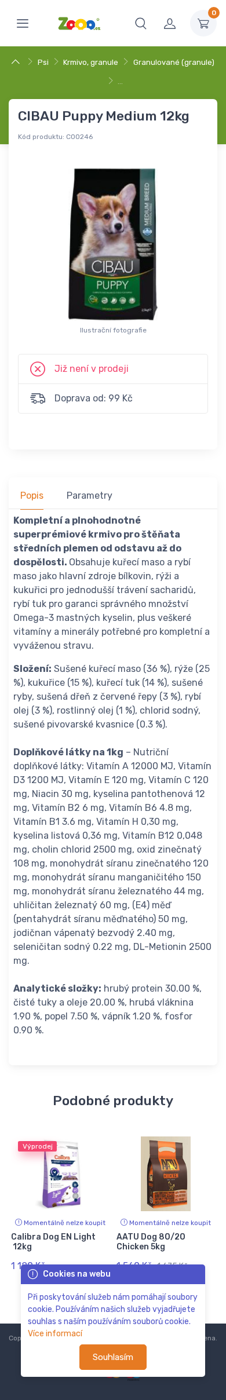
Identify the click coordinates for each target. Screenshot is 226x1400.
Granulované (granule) (173, 62)
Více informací (55, 1334)
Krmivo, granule (90, 62)
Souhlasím (113, 1357)
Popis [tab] (31, 495)
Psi (43, 62)
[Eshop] (17, 62)
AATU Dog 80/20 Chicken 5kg (150, 1242)
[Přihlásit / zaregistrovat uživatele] (169, 23)
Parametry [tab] (89, 495)
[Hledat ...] (140, 23)
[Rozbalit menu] (22, 23)
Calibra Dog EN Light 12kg (53, 1242)
